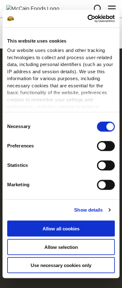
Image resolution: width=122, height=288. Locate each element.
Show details (88, 210)
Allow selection (61, 246)
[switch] (106, 146)
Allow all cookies (61, 228)
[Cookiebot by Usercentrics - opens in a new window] (88, 19)
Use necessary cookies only (61, 265)
